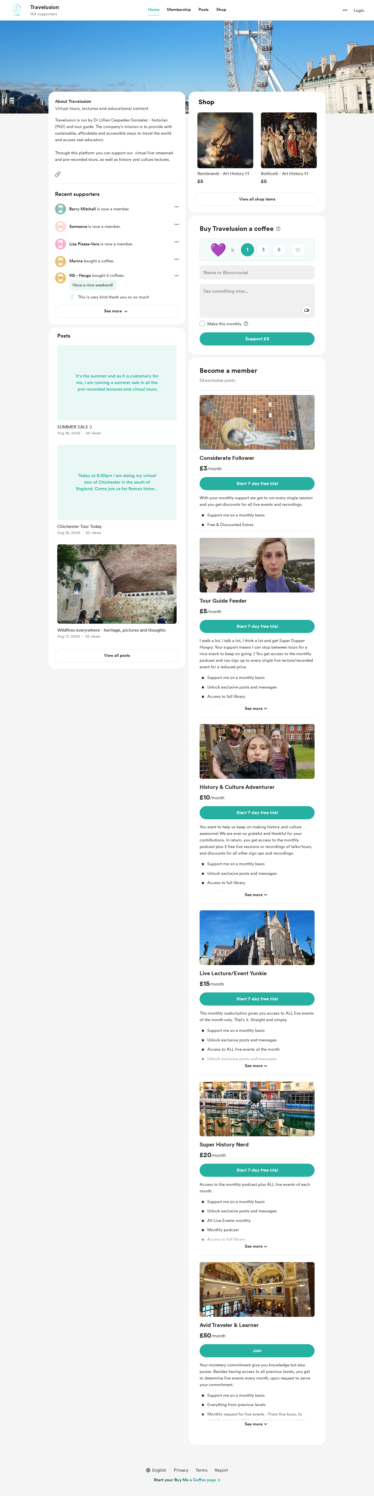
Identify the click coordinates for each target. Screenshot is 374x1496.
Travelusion (44, 7)
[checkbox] (220, 323)
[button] (153, 9)
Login (359, 10)
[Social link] (58, 174)
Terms (201, 1470)
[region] (257, 152)
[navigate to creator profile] (17, 10)
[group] (225, 148)
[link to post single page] (117, 391)
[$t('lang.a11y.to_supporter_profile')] (72, 297)
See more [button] (254, 708)
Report (221, 1470)
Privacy (181, 1470)
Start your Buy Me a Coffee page (185, 1479)
